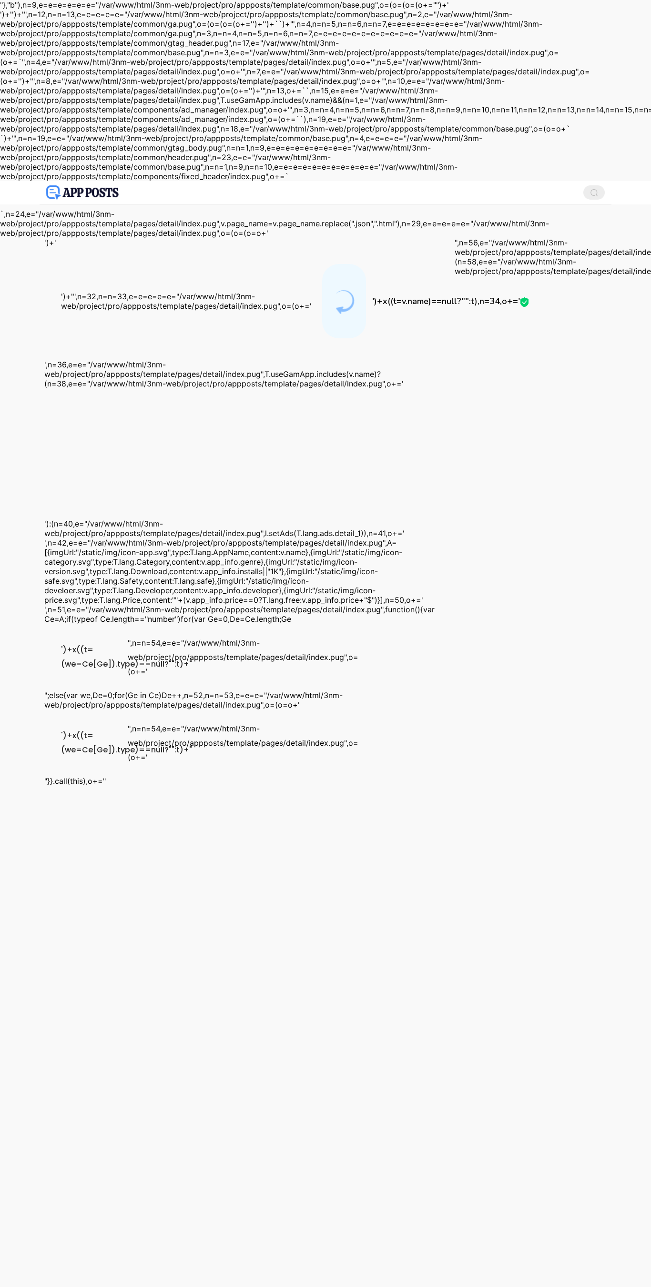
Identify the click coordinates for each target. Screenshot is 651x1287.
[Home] (82, 192)
